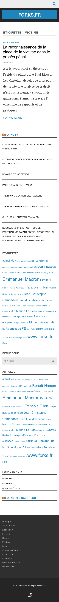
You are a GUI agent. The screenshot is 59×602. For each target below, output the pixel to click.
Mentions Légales (11, 488)
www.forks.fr (40, 336)
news (52, 311)
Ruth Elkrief (30, 329)
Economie (7, 554)
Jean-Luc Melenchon (32, 300)
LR (14, 311)
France (5, 287)
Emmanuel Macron (21, 279)
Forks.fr (29, 14)
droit (51, 272)
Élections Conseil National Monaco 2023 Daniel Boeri (27, 146)
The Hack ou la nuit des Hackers (22, 195)
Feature (15, 42)
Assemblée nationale (22, 267)
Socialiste (49, 329)
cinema (18, 272)
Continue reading (12, 117)
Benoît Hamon (44, 266)
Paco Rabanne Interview (17, 184)
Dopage (46, 272)
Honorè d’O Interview (15, 174)
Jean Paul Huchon (34, 306)
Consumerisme (10, 550)
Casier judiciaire (8, 272)
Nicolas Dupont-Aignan (12, 316)
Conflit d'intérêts (28, 272)
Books (6, 42)
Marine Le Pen (26, 311)
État (4, 343)
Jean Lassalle (22, 306)
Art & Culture (8, 525)
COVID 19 (38, 272)
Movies (6, 534)
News (5, 546)
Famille (44, 280)
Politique (6, 521)
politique (31, 322)
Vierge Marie (22, 337)
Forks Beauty (9, 478)
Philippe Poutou (19, 322)
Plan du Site (8, 483)
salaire (39, 329)
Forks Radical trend (20, 498)
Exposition (7, 529)
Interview (7, 558)
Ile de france (17, 294)
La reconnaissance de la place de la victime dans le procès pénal (26, 51)
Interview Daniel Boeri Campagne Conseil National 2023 (27, 161)
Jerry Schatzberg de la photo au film (25, 206)
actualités (8, 260)
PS (24, 328)
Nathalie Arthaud (42, 311)
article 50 (34, 260)
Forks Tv (11, 135)
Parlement (28, 316)
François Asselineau (16, 288)
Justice (44, 305)
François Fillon (36, 287)
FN (50, 280)
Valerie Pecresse (9, 337)
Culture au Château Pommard (20, 217)
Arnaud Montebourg (22, 261)
